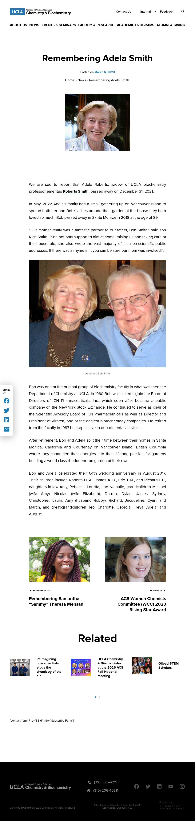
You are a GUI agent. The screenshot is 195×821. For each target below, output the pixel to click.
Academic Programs (135, 25)
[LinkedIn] (6, 419)
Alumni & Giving (171, 25)
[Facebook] (6, 400)
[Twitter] (6, 410)
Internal (145, 12)
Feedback (166, 12)
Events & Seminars (59, 25)
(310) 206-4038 (105, 790)
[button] (183, 11)
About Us (18, 25)
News (34, 25)
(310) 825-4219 (105, 782)
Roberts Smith (76, 191)
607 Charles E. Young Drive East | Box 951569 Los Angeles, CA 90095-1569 (117, 806)
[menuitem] (18, 25)
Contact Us (123, 12)
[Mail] (6, 429)
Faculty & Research (96, 25)
